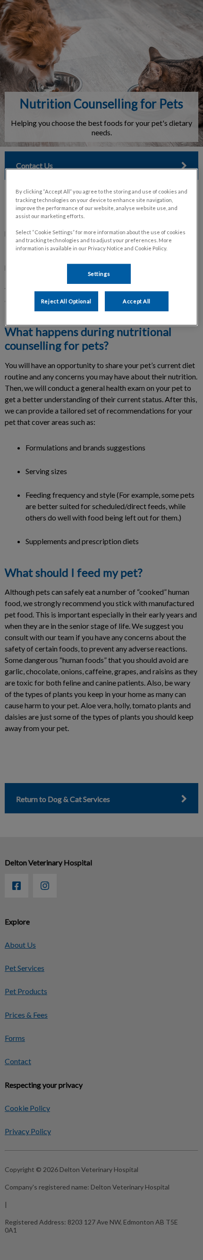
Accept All (137, 301)
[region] (101, 247)
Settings (99, 274)
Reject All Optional (66, 301)
